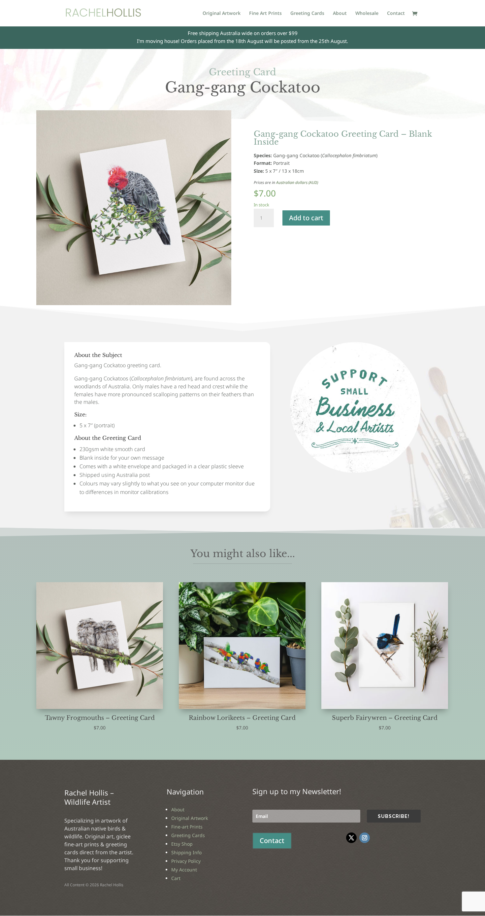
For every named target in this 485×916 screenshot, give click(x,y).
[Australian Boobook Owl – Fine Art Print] (355, 471)
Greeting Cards (307, 13)
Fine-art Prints (187, 827)
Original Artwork (222, 13)
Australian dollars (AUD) (297, 182)
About (340, 13)
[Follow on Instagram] (364, 837)
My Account (184, 869)
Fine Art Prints (265, 13)
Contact (396, 13)
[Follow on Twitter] (351, 837)
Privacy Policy (186, 861)
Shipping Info (186, 852)
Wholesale (366, 13)
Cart (175, 878)
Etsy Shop (182, 844)
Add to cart (306, 217)
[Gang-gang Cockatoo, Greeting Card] (133, 303)
